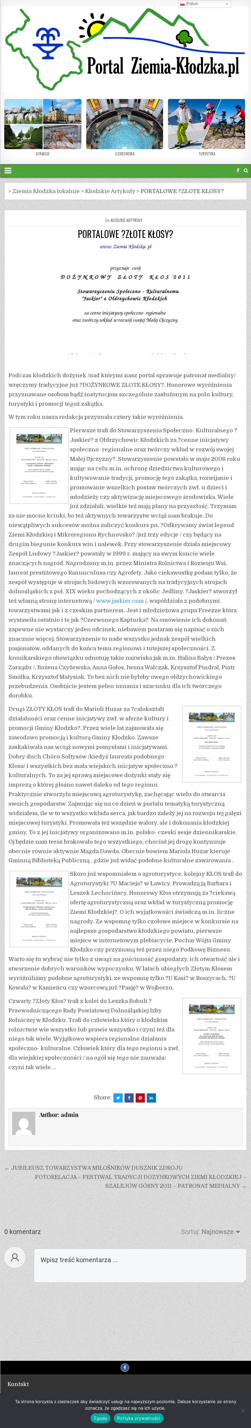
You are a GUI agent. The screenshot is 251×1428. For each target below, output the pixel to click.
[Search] (246, 171)
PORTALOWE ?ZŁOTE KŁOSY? (125, 234)
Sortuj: (190, 1232)
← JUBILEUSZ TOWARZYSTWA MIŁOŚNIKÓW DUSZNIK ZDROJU (93, 1168)
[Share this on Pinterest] (140, 1098)
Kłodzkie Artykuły (126, 220)
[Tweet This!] (118, 1098)
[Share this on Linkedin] (151, 1098)
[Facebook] (238, 171)
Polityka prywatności (138, 1418)
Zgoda (100, 1418)
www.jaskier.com (120, 601)
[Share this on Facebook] (129, 1098)
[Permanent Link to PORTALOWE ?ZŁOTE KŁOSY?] (125, 298)
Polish (191, 3)
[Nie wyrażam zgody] (243, 1410)
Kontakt (18, 1384)
